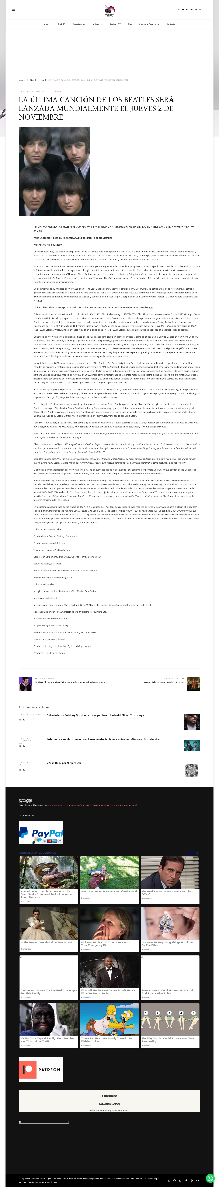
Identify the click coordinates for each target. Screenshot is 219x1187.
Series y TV (115, 24)
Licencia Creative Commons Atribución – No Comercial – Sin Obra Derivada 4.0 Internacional (90, 805)
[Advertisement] (109, 52)
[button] (210, 1178)
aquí (151, 307)
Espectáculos (79, 24)
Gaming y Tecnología (149, 24)
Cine (130, 24)
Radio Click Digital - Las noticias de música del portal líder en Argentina (67, 1178)
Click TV (62, 24)
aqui (40, 300)
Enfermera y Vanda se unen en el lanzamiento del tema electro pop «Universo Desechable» (103, 739)
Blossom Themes (26, 1182)
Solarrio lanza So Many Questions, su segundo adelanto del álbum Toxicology (95, 715)
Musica (47, 24)
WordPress (52, 1182)
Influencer (98, 24)
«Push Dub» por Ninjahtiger (64, 763)
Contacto (171, 24)
